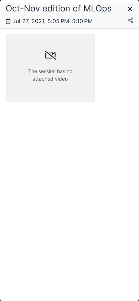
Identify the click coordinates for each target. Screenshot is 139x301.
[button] (130, 9)
